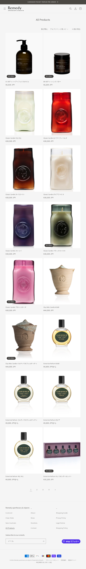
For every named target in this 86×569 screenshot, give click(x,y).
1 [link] (30, 489)
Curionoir (9, 513)
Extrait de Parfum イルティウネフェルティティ (21, 420)
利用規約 (63, 560)
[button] (4, 8)
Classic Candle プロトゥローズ (16, 307)
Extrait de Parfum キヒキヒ (15, 476)
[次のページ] (55, 489)
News (33, 518)
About (33, 513)
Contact (34, 528)
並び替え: (44, 29)
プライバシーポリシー (52, 560)
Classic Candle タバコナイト (15, 194)
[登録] (43, 541)
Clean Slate (10, 518)
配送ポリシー (72, 560)
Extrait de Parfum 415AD (51, 364)
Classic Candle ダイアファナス (53, 194)
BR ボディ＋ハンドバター (52, 82)
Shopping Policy (62, 528)
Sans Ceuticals (11, 523)
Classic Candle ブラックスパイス (54, 251)
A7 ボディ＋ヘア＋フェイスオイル (17, 82)
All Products (10, 528)
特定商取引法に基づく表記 (44, 562)
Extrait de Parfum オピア (51, 420)
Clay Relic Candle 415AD (51, 307)
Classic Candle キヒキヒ (14, 138)
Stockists (34, 523)
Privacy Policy (61, 518)
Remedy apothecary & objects (23, 560)
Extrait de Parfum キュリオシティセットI (57, 476)
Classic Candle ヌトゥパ (14, 251)
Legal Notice (60, 523)
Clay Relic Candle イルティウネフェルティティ (21, 364)
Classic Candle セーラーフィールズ (55, 138)
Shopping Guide (62, 513)
